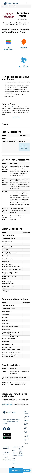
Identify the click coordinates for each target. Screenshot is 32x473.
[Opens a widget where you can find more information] (25, 470)
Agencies (4, 6)
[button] (27, 3)
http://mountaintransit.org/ (8, 404)
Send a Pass (12, 107)
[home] (11, 3)
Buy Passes (16, 470)
